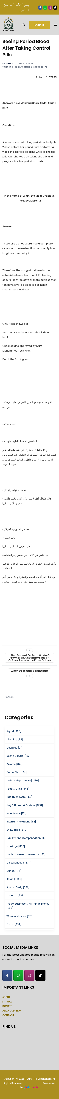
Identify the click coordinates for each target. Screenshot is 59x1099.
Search (9, 697)
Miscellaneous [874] (18, 862)
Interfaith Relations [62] (21, 821)
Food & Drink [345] (17, 788)
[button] (23, 25)
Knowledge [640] (17, 829)
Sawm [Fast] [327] (17, 887)
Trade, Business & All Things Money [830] (27, 906)
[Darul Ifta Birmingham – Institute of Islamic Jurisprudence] (8, 24)
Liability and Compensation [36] (26, 838)
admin (9, 63)
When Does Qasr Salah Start (29, 671)
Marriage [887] (15, 846)
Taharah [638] (11, 67)
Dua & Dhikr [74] (16, 772)
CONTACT (8, 1015)
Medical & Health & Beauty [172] (25, 854)
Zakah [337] (13, 924)
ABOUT (6, 997)
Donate (39, 24)
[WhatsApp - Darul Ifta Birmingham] (18, 975)
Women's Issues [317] (34, 67)
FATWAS (7, 1001)
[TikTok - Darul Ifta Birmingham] (40, 975)
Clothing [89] (14, 739)
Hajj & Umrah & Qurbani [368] (24, 805)
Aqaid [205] (13, 731)
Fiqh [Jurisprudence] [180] (22, 780)
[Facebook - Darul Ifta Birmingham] (7, 975)
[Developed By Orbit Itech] (31, 1087)
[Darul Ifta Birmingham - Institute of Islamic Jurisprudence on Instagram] (29, 975)
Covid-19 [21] (14, 747)
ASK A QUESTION (11, 1010)
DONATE (7, 1006)
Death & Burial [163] (18, 756)
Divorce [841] (14, 764)
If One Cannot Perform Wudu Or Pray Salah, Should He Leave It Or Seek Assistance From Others (29, 657)
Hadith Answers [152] (19, 797)
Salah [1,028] (14, 879)
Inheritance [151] (16, 813)
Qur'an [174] (13, 871)
